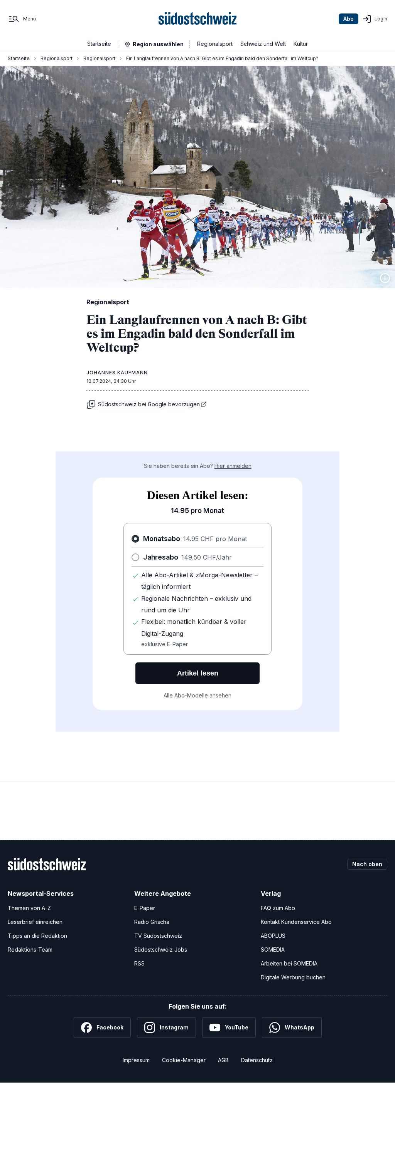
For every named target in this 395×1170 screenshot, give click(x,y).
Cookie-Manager (184, 1060)
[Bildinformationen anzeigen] (385, 278)
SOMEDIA (273, 949)
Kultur (301, 43)
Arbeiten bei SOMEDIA (289, 963)
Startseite (99, 43)
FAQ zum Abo (278, 908)
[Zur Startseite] (198, 19)
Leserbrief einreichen (35, 922)
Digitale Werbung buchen (293, 977)
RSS (139, 963)
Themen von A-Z (29, 908)
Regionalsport (215, 43)
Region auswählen (158, 44)
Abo (348, 18)
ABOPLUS (273, 935)
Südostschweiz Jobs (160, 949)
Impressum (136, 1060)
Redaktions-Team (30, 949)
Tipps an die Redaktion (37, 935)
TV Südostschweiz (158, 935)
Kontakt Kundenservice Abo (296, 922)
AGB (223, 1060)
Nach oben (367, 864)
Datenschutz (257, 1060)
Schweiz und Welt (263, 43)
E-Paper (144, 908)
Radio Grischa (151, 922)
